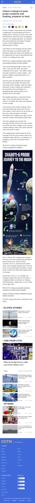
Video (19, 457)
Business (3, 457)
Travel (19, 448)
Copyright (14, 500)
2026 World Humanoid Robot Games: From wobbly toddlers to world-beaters (25, 377)
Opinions (3, 460)
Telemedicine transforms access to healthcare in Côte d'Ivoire (24, 386)
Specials (20, 460)
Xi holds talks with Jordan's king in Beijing (24, 407)
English (3, 478)
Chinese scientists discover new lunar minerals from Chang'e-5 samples (24, 322)
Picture (19, 454)
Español (3, 481)
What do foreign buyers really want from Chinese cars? (16, 363)
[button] (5, 357)
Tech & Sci (4, 462)
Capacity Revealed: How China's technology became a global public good (24, 396)
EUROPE (3, 471)
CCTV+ (3, 495)
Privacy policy (22, 500)
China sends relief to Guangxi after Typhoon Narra (25, 417)
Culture (3, 465)
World (2, 451)
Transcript (20, 465)
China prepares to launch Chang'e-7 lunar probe (24, 311)
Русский (3, 489)
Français (3, 483)
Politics (3, 454)
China (2, 448)
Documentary (4, 492)
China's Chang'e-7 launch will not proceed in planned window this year (25, 332)
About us (29, 500)
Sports (3, 468)
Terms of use (7, 500)
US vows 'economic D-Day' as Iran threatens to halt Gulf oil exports (25, 427)
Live (19, 462)
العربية (3, 486)
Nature (19, 451)
